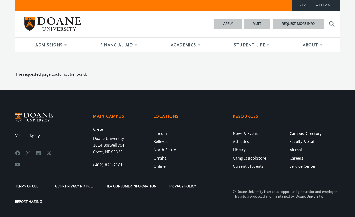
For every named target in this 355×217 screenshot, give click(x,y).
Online (160, 166)
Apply (228, 24)
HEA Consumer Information (131, 186)
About (310, 45)
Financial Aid (116, 45)
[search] (331, 24)
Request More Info (298, 24)
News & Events (246, 133)
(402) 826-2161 (108, 165)
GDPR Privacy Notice (74, 186)
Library (239, 150)
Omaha (160, 158)
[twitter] (48, 154)
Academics (183, 45)
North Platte (165, 150)
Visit (257, 24)
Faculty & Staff (303, 141)
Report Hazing (28, 202)
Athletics (241, 141)
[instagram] (28, 154)
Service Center (303, 166)
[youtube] (17, 165)
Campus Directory (306, 133)
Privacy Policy (182, 186)
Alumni (324, 5)
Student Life (249, 45)
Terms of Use (26, 186)
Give (303, 5)
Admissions (49, 45)
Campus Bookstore (249, 158)
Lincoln (160, 133)
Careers (296, 158)
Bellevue (161, 141)
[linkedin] (38, 154)
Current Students (248, 166)
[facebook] (17, 154)
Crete (98, 129)
